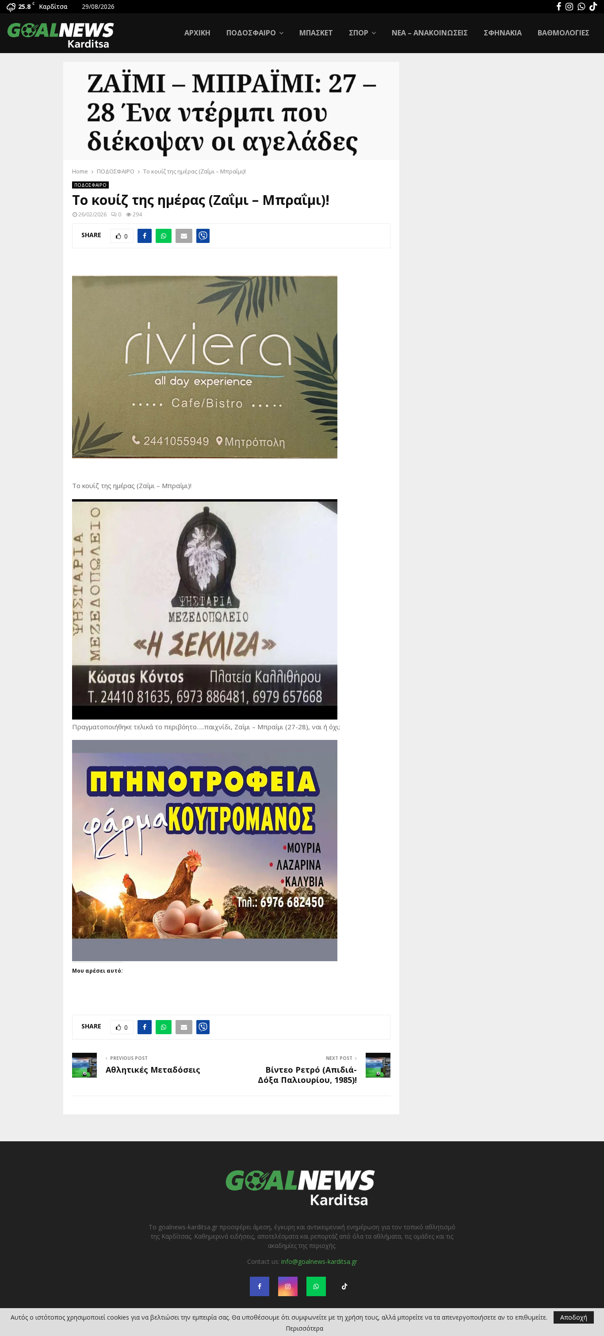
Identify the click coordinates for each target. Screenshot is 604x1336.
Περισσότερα (304, 1328)
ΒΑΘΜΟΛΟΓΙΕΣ (563, 33)
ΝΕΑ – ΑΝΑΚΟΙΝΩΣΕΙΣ (430, 33)
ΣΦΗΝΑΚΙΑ (503, 33)
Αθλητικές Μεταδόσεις (153, 1069)
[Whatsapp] (581, 6)
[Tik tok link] (593, 6)
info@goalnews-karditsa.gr (319, 1261)
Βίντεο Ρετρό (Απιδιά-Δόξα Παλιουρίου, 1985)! (307, 1075)
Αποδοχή (573, 1317)
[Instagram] (569, 6)
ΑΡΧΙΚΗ (197, 33)
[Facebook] (558, 6)
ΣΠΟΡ (358, 33)
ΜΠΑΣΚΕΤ (316, 33)
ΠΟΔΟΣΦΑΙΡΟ (251, 33)
